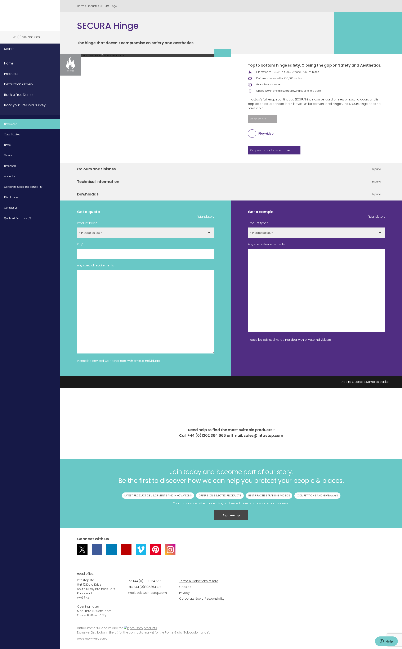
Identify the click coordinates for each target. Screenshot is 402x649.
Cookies (185, 587)
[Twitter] (82, 549)
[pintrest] (155, 549)
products (150, 628)
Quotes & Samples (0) (17, 218)
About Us (9, 176)
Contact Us (11, 207)
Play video (266, 133)
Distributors (11, 197)
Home (80, 6)
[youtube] (126, 549)
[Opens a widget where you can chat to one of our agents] (386, 641)
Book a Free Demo (18, 94)
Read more (258, 119)
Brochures (10, 166)
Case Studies (12, 134)
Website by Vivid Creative (92, 638)
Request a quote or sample (270, 150)
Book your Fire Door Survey (25, 105)
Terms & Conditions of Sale (198, 581)
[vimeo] (141, 549)
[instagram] (170, 549)
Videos (8, 155)
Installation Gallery (18, 84)
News (7, 145)
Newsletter (10, 124)
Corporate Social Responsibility (23, 187)
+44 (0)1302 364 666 (25, 37)
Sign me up (231, 515)
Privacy (184, 593)
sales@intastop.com (263, 435)
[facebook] (97, 549)
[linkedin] (111, 549)
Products (11, 73)
